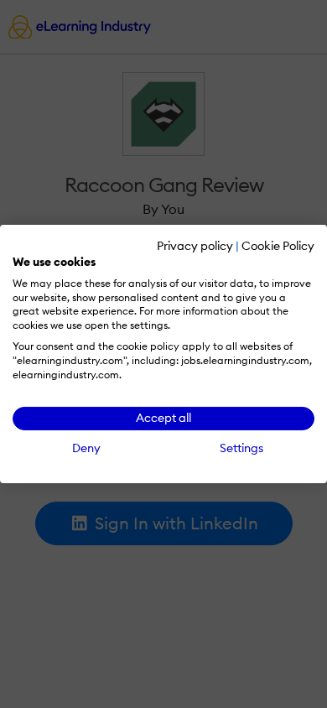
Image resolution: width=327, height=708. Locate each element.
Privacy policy (195, 245)
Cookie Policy (277, 245)
